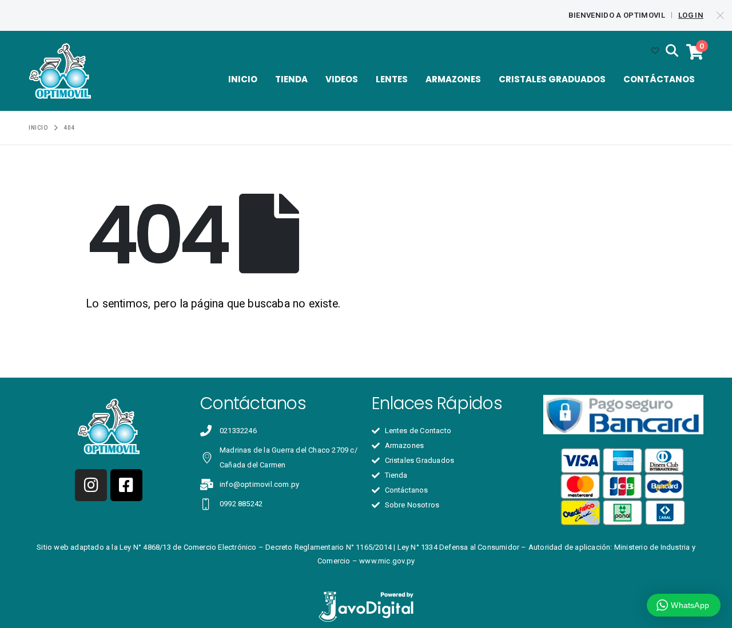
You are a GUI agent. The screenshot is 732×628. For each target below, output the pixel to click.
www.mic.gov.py (387, 561)
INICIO (242, 79)
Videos (341, 79)
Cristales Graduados (552, 79)
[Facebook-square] (126, 485)
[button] (672, 51)
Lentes (392, 79)
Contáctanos (659, 79)
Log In (690, 15)
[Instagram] (91, 485)
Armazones (453, 79)
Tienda (291, 79)
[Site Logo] (60, 70)
